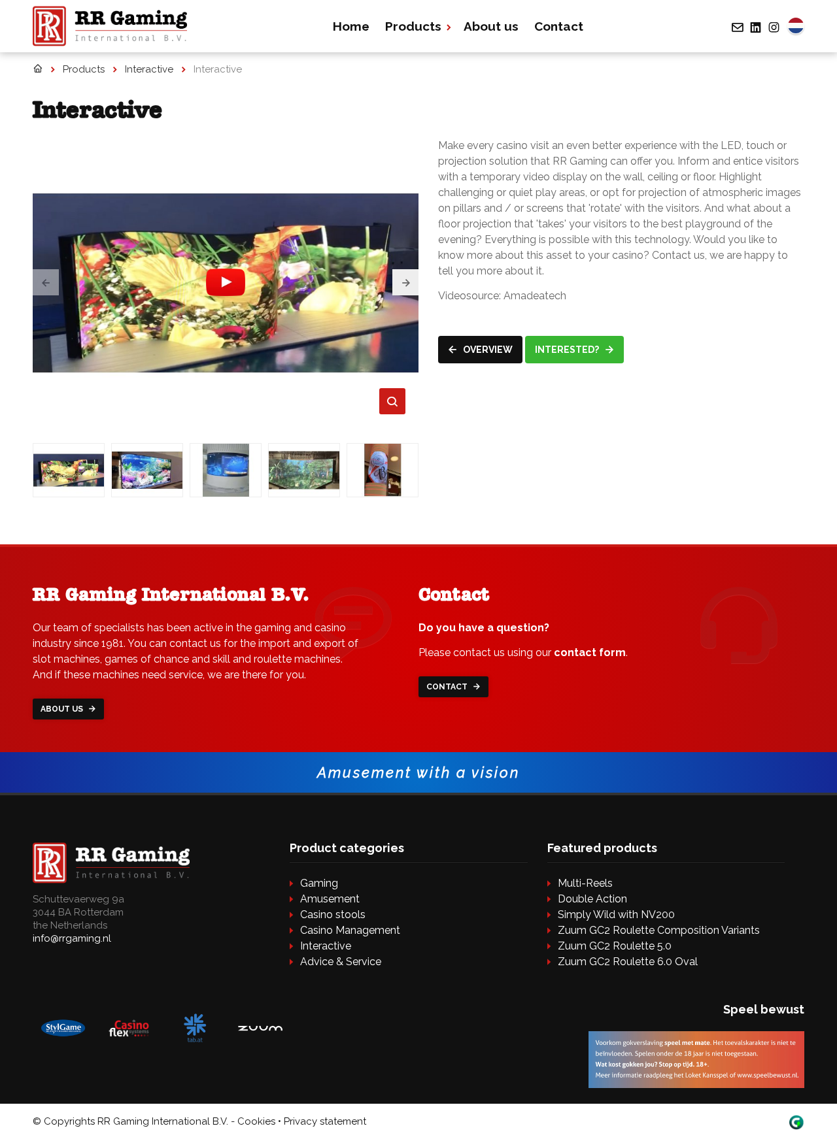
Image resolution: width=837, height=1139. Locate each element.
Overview (487, 349)
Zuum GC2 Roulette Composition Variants (659, 930)
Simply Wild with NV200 (616, 914)
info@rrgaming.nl (72, 938)
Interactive (325, 946)
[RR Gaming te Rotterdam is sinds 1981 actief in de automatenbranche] (38, 69)
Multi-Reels (585, 883)
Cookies (256, 1121)
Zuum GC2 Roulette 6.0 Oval (628, 961)
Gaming (319, 883)
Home (351, 26)
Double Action (592, 899)
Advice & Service (340, 961)
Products (413, 26)
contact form (590, 652)
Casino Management (350, 930)
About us (491, 26)
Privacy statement (325, 1121)
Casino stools (333, 914)
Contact (558, 26)
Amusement (330, 899)
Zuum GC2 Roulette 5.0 (615, 946)
